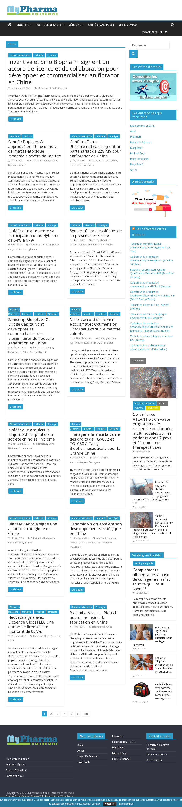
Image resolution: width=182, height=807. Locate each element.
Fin (86, 714)
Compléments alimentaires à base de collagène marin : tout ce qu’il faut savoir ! (151, 579)
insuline (28, 542)
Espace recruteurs (154, 32)
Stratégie (113, 136)
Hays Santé (136, 164)
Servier (109, 244)
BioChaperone (46, 537)
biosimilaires (14, 352)
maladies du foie (78, 165)
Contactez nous (15, 776)
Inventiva (49, 88)
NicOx (96, 342)
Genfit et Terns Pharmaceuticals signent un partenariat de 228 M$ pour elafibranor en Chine (96, 148)
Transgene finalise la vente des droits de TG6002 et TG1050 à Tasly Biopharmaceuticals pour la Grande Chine (95, 443)
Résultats (89, 225)
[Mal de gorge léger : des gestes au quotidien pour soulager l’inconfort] (141, 626)
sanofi (22, 165)
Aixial (133, 131)
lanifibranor (61, 88)
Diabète (19, 542)
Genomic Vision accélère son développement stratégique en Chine (96, 528)
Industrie (22, 24)
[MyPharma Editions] (10, 25)
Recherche (153, 407)
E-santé (162, 403)
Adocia (34, 537)
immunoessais (26, 448)
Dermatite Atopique (47, 160)
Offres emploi (128, 24)
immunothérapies (79, 462)
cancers (97, 457)
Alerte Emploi (154, 760)
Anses (133, 169)
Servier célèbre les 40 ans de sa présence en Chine (96, 233)
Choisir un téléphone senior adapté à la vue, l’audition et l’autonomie (164, 664)
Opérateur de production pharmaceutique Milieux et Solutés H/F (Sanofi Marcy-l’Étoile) (152, 295)
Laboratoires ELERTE (142, 125)
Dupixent (12, 165)
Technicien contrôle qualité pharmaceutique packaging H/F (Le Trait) (150, 247)
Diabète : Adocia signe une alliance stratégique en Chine (32, 528)
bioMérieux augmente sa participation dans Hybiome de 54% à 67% (33, 235)
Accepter (109, 803)
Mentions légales (15, 764)
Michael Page (138, 153)
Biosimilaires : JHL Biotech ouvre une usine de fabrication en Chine (93, 617)
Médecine (74, 24)
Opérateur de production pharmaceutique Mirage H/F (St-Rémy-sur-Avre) (152, 260)
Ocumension (107, 342)
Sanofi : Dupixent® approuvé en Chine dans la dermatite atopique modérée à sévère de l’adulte (34, 148)
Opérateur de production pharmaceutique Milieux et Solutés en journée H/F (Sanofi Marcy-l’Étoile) (151, 327)
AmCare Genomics (105, 537)
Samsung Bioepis (38, 352)
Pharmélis (135, 136)
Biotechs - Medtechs (20, 55)
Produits (52, 55)
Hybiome (32, 249)
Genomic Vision (94, 542)
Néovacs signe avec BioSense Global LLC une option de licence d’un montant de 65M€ (31, 624)
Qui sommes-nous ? (17, 758)
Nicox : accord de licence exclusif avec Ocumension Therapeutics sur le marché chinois (95, 326)
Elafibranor (104, 160)
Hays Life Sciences (140, 142)
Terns (91, 165)
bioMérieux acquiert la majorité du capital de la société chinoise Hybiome (31, 434)
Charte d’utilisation (16, 770)
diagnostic (54, 244)
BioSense (37, 636)
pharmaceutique (96, 244)
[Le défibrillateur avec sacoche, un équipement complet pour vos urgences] (141, 682)
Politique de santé (48, 24)
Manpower (136, 147)
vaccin (11, 640)
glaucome (111, 338)
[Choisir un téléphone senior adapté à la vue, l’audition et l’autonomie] (141, 656)
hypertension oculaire (81, 342)
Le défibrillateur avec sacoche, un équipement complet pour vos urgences (164, 691)
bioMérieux (34, 244)
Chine (41, 88)
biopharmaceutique (43, 347)
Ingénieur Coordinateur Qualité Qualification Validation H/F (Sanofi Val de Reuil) (152, 273)
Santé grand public (101, 24)
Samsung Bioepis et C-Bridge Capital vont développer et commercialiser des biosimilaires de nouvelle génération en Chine (31, 331)
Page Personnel (139, 158)
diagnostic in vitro (17, 249)
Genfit (114, 160)
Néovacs (55, 636)
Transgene (94, 462)
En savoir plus (126, 803)
